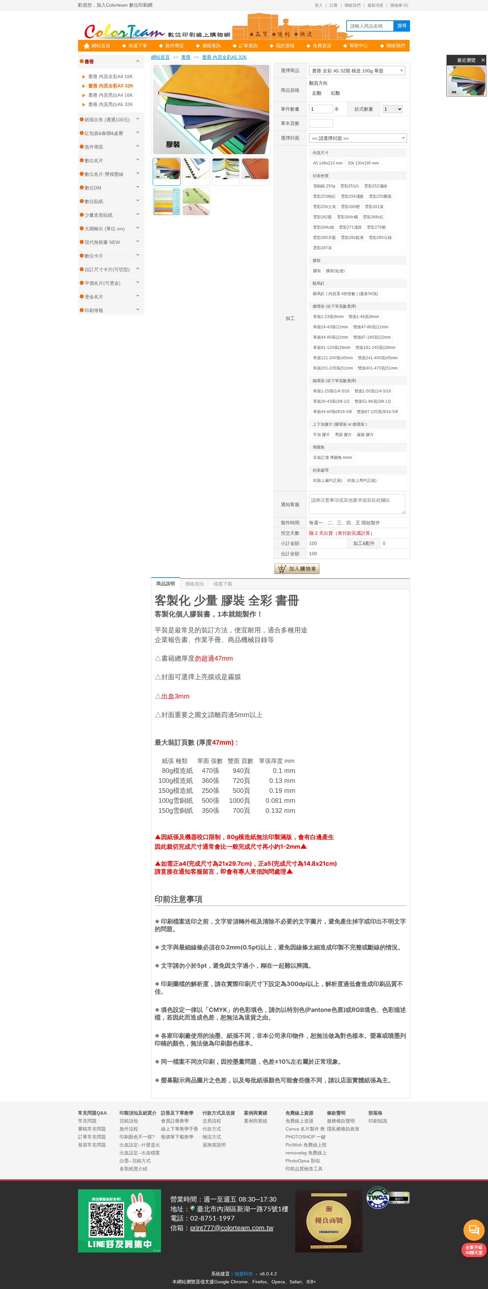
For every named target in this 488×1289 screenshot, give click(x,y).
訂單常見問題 (92, 1136)
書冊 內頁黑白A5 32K (110, 104)
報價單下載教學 (177, 1136)
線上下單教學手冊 (179, 1128)
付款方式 (212, 1128)
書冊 (186, 57)
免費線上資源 (299, 1121)
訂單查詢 (248, 45)
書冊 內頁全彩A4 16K (110, 76)
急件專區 (174, 45)
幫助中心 (359, 45)
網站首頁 (101, 45)
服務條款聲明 (341, 1121)
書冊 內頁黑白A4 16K (110, 95)
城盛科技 (243, 1273)
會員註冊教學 (175, 1121)
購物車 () (399, 5)
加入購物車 (297, 568)
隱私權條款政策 (343, 1128)
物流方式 (212, 1136)
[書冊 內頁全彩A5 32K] (466, 80)
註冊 (334, 5)
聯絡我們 (353, 5)
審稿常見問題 (92, 1128)
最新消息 (375, 5)
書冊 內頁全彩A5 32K (110, 85)
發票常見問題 (92, 1144)
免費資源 (322, 45)
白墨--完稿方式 (135, 1160)
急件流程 (129, 1128)
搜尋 (402, 25)
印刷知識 (377, 1121)
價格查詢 (211, 45)
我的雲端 (285, 45)
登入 (319, 5)
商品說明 (165, 583)
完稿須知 (129, 1121)
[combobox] (357, 70)
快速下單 (137, 45)
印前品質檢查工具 (304, 1168)
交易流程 (212, 1121)
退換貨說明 (214, 1144)
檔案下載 (223, 584)
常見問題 (87, 1121)
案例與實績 (255, 1121)
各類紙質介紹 (133, 1168)
